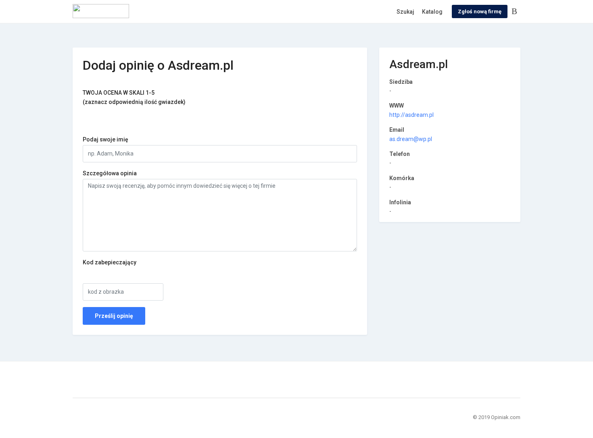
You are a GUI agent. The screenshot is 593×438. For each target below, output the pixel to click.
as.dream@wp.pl (410, 139)
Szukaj (405, 11)
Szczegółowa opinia (110, 173)
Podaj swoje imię (105, 139)
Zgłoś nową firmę (479, 11)
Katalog (432, 11)
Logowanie (516, 12)
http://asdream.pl (411, 115)
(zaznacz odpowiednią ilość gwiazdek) (134, 97)
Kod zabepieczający (109, 262)
